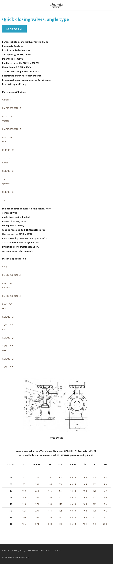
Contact (57, 550)
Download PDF (14, 28)
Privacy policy (18, 550)
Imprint (5, 550)
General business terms (39, 550)
